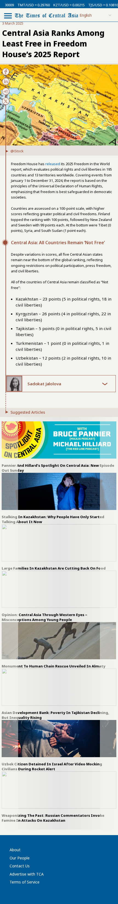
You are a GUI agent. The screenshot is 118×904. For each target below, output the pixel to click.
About (15, 849)
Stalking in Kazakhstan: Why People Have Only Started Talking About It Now (53, 519)
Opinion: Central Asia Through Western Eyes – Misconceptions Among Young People (44, 617)
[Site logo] (46, 15)
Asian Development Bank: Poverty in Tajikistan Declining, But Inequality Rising (55, 715)
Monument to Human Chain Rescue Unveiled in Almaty (53, 666)
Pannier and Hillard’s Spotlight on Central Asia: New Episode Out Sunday (58, 468)
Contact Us (20, 865)
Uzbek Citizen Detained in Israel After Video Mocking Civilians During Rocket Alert (52, 766)
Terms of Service (25, 882)
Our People (20, 858)
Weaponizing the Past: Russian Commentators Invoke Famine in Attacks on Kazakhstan (53, 818)
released (52, 163)
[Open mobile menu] (8, 15)
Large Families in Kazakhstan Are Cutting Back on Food (54, 568)
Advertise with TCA (27, 874)
